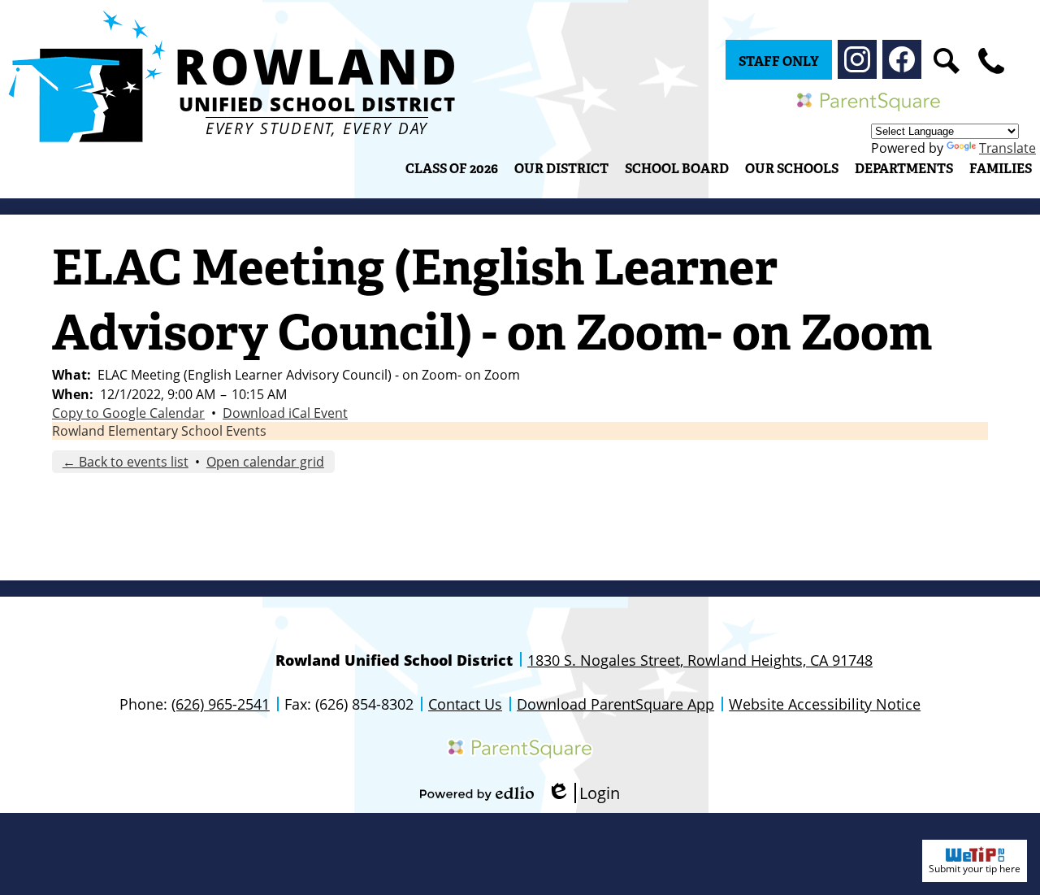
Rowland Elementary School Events (159, 431)
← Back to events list (125, 462)
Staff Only (779, 61)
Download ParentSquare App (615, 704)
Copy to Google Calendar (128, 413)
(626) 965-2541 (220, 704)
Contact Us (465, 704)
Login (583, 793)
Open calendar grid (265, 462)
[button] (561, 168)
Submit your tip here (974, 868)
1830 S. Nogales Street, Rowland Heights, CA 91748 (700, 660)
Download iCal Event (285, 413)
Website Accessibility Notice (825, 704)
